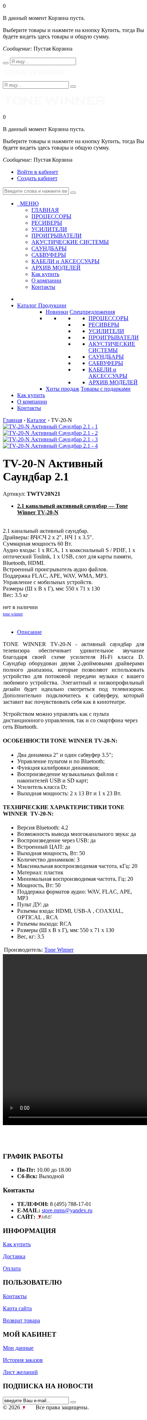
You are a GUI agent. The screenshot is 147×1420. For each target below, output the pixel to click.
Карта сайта (17, 1308)
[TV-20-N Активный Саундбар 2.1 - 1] (50, 426)
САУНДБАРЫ (106, 357)
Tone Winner (59, 950)
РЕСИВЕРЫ (103, 325)
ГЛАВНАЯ (45, 210)
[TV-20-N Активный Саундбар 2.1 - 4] (50, 446)
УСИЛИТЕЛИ (106, 331)
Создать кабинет (37, 178)
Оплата (12, 1268)
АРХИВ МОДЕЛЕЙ (113, 382)
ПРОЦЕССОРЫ (108, 318)
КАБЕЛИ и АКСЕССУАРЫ (107, 372)
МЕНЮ (28, 204)
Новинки (57, 312)
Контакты (43, 287)
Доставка (14, 1256)
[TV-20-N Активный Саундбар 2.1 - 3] (50, 439)
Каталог (36, 420)
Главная (12, 420)
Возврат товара (21, 1320)
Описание (29, 632)
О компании (46, 280)
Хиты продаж (62, 389)
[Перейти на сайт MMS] (44, 1217)
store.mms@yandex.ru (67, 1210)
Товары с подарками (106, 389)
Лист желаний (20, 1372)
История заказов (23, 1360)
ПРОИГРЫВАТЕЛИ (113, 337)
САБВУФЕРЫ (105, 363)
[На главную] (34, 78)
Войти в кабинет (37, 172)
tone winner (13, 614)
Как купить (45, 274)
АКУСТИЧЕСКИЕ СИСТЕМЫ (111, 347)
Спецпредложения (92, 312)
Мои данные (18, 1348)
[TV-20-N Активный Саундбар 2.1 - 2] (50, 433)
